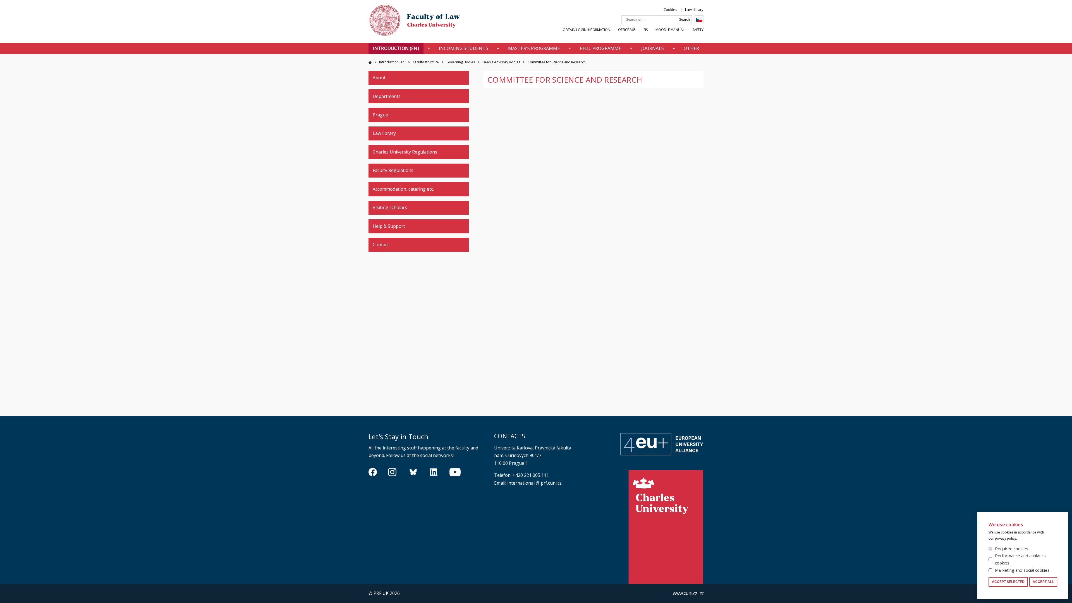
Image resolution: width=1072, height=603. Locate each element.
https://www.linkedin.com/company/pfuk (434, 472)
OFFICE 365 (627, 29)
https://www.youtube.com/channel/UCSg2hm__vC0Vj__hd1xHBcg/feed (455, 472)
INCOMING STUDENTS (463, 48)
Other (691, 48)
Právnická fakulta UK (370, 62)
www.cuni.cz (685, 593)
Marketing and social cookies (1022, 570)
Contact (381, 244)
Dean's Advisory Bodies (501, 62)
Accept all (1043, 582)
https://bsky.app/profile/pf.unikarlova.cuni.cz (413, 472)
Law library (694, 9)
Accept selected (1008, 582)
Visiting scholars (390, 207)
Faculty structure (426, 62)
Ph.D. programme (600, 48)
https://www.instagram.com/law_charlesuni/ (392, 472)
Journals (652, 48)
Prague (380, 115)
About (379, 78)
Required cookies (1011, 548)
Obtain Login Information (586, 29)
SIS (645, 29)
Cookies (670, 9)
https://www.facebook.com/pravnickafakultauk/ (372, 472)
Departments (387, 96)
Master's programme (534, 48)
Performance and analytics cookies (1020, 559)
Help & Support (389, 226)
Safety (698, 29)
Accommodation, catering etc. (403, 189)
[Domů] (414, 21)
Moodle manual (670, 29)
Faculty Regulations (393, 170)
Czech (699, 19)
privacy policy (1005, 538)
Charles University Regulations (405, 152)
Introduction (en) (396, 48)
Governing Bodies (460, 62)
